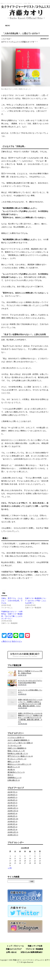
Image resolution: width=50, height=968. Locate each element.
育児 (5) (10, 775)
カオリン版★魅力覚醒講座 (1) (19, 740)
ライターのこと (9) (14, 745)
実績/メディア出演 (35, 946)
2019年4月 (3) (12, 821)
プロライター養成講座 (34, 949)
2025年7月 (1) (12, 792)
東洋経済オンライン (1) (16, 772)
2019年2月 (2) (12, 827)
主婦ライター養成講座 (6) (17, 748)
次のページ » (17, 641)
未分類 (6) (11, 769)
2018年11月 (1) (13, 835)
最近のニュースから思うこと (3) (19, 764)
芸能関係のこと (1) (14, 777)
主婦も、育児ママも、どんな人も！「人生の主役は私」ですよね (11, 600)
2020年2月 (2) (12, 816)
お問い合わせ (11, 952)
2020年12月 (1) (13, 808)
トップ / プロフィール (15, 946)
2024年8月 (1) (12, 797)
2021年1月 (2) (12, 805)
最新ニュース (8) (14, 761)
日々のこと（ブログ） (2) (17, 759)
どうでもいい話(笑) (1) (16, 737)
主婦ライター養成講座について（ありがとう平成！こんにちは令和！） (35, 600)
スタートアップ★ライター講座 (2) (20, 743)
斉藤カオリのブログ (14, 949)
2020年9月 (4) (12, 813)
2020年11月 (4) (13, 811)
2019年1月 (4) (12, 829)
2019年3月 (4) (12, 824)
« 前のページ (6, 641)
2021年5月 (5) (12, 803)
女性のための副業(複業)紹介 (32, 952)
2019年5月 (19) (13, 819)
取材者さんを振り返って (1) (18, 753)
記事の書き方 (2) (14, 780)
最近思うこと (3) (14, 767)
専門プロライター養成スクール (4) (20, 756)
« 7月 (10, 868)
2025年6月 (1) (12, 795)
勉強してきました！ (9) (16, 751)
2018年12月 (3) (13, 832)
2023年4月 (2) (12, 800)
